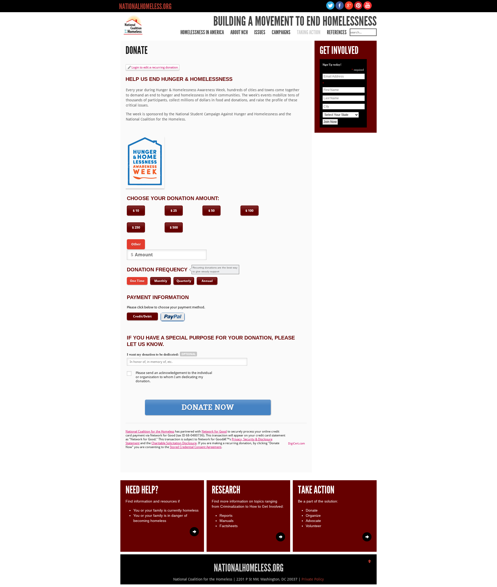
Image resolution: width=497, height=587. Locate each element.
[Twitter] (330, 8)
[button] (296, 434)
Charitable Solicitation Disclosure (173, 443)
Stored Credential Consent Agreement (195, 447)
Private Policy (313, 579)
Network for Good (214, 431)
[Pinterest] (358, 8)
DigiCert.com (296, 443)
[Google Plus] (349, 8)
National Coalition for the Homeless (150, 431)
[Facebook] (340, 8)
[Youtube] (367, 8)
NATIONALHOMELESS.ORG (145, 6)
